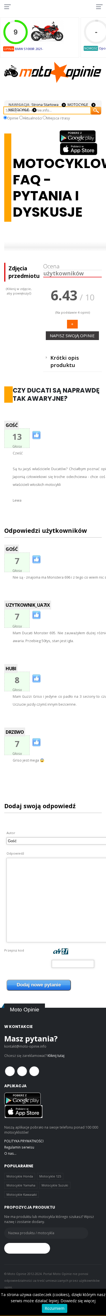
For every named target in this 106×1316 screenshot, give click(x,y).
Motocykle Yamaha (21, 1185)
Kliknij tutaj (55, 1055)
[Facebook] (10, 1071)
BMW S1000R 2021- (29, 49)
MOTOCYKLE (78, 104)
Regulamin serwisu (19, 1147)
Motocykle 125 (50, 1176)
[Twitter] (22, 1071)
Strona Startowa (45, 104)
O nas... (10, 1153)
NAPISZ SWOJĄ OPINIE (72, 335)
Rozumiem (54, 1308)
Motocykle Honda (20, 1176)
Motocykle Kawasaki (22, 1194)
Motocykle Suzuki (55, 1185)
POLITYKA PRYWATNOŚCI (24, 1141)
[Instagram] (34, 1071)
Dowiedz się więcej (78, 1300)
